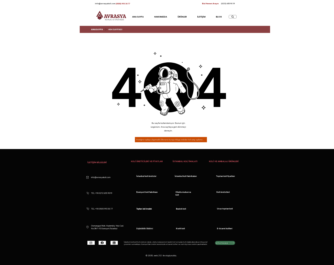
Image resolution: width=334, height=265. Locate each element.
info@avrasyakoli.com (105, 3)
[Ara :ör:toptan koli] (233, 16)
